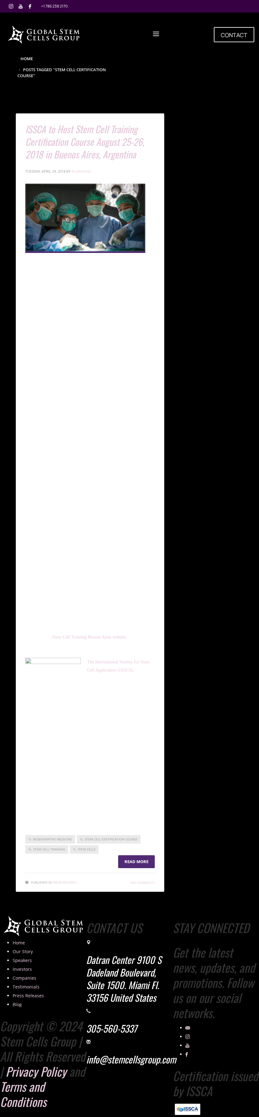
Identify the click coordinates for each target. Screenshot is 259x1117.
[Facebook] (30, 6)
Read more (136, 861)
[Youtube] (20, 6)
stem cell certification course (111, 839)
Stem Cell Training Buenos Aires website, (91, 637)
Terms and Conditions (23, 1094)
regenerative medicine (52, 839)
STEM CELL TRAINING (49, 849)
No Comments (143, 882)
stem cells (86, 849)
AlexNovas (81, 171)
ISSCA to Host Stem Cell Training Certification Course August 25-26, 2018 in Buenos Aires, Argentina (84, 141)
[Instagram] (11, 6)
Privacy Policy (36, 1071)
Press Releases (65, 882)
